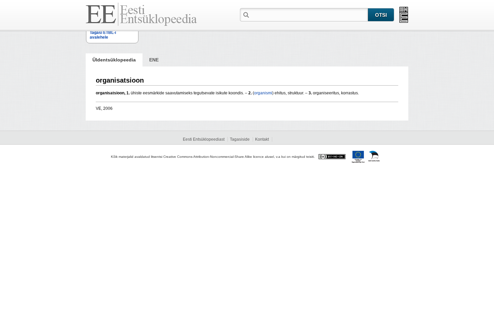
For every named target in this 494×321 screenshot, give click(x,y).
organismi (263, 93)
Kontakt (262, 139)
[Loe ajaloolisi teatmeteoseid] (403, 15)
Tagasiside (240, 139)
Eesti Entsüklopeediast (203, 139)
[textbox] (309, 14)
